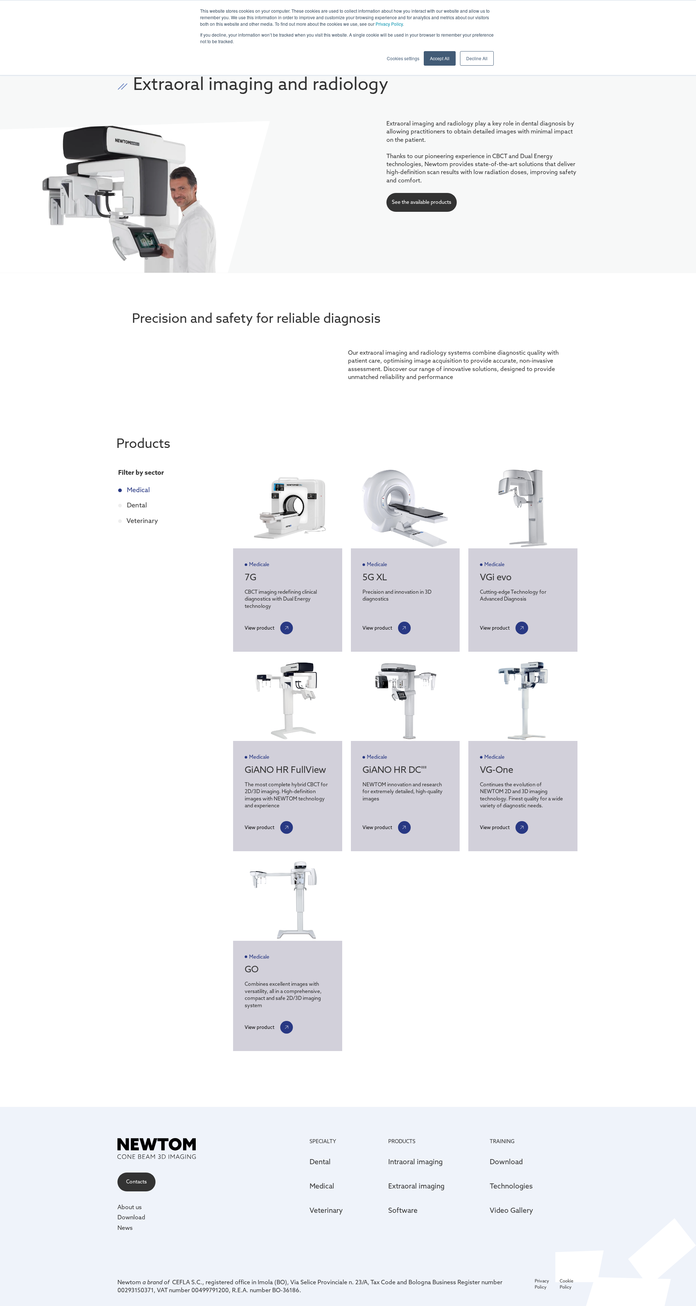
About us (129, 1207)
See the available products (421, 202)
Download (131, 1217)
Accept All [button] (440, 58)
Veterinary (141, 520)
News (125, 1227)
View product (259, 628)
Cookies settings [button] (403, 58)
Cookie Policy (566, 1284)
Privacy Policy (389, 24)
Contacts (136, 1181)
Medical (137, 490)
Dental (136, 505)
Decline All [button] (477, 58)
